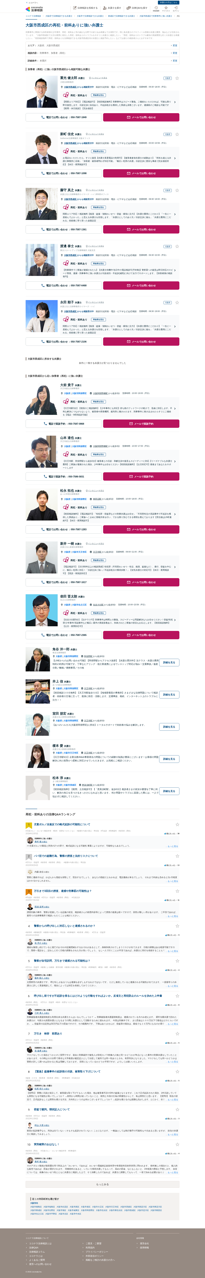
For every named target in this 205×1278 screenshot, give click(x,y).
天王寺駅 (97, 552)
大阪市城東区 (73, 1210)
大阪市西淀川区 (140, 1207)
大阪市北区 (63, 1214)
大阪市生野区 (49, 1210)
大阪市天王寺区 (79, 552)
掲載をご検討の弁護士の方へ (100, 1260)
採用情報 (144, 1247)
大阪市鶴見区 (156, 1210)
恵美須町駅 (87, 785)
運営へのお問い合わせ (40, 1264)
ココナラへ (33, 3)
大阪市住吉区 (101, 1210)
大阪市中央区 (75, 1214)
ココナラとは (36, 1256)
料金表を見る (98, 95)
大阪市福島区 (49, 1207)
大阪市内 (34, 1203)
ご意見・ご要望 (93, 1243)
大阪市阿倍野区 (79, 393)
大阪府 (67, 393)
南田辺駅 (97, 499)
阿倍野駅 (88, 656)
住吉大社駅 (98, 605)
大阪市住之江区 (79, 605)
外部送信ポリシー (95, 1256)
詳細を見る (169, 662)
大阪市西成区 (70, 87)
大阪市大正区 (98, 1207)
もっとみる (102, 1184)
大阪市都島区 (36, 1207)
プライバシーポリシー (97, 1251)
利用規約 (90, 1247)
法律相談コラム (37, 1251)
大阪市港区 (85, 1207)
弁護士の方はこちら (168, 2)
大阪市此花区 (62, 1207)
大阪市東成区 (36, 1210)
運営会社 (144, 1243)
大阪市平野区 (51, 1214)
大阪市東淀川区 (155, 1207)
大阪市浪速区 (70, 785)
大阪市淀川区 (143, 1210)
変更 (175, 45)
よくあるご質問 (37, 1260)
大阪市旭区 (61, 1210)
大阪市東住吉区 (116, 1210)
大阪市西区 (74, 1207)
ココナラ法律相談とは (40, 1243)
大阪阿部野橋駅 (100, 393)
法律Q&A (33, 1247)
